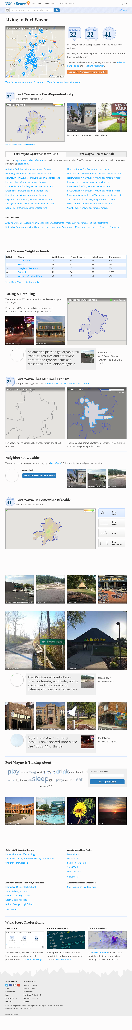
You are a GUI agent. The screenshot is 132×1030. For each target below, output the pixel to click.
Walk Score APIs (63, 959)
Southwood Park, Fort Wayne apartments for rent (91, 199)
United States (10, 144)
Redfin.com (22, 164)
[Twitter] (6, 985)
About (7, 988)
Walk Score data (100, 952)
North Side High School (16, 900)
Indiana (20, 144)
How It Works (10, 992)
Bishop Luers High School (17, 895)
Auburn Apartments (34, 223)
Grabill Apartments (38, 227)
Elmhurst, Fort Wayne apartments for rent (25, 182)
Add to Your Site (67, 4)
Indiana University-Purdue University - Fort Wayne (29, 858)
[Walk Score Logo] (17, 3)
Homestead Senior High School (20, 887)
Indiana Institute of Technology (20, 854)
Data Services (28, 992)
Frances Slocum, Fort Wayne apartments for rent (29, 186)
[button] (7, 10)
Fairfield (22, 272)
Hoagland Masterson (94, 66)
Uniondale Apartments (16, 227)
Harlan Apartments (54, 223)
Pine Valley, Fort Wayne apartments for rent (88, 182)
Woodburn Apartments (77, 223)
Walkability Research (30, 998)
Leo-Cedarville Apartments (108, 227)
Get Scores (36, 4)
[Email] (14, 985)
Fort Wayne (30, 144)
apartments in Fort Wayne (28, 160)
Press (7, 995)
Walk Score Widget (34, 959)
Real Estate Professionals (32, 995)
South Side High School (16, 891)
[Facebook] (10, 985)
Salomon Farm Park (76, 863)
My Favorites (50, 4)
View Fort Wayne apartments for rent (23, 82)
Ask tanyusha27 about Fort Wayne (39, 475)
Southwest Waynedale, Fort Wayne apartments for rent (94, 195)
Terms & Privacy (11, 998)
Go (57, 10)
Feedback (8, 1001)
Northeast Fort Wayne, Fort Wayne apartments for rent (94, 173)
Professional (29, 981)
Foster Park (72, 858)
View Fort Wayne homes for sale (63, 82)
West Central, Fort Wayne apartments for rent (89, 203)
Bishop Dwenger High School (19, 904)
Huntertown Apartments (61, 227)
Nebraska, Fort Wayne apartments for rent (26, 208)
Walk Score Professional (24, 922)
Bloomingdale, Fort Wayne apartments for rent (28, 173)
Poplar (76, 66)
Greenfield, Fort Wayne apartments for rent (26, 191)
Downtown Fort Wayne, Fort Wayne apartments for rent (32, 178)
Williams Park (24, 260)
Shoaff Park (72, 867)
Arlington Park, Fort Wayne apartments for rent (28, 169)
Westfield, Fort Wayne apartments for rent (87, 208)
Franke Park (73, 854)
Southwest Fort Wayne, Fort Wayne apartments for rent (94, 191)
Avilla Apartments (14, 223)
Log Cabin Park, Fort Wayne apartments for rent (28, 199)
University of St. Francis (16, 863)
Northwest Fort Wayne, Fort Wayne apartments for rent (94, 178)
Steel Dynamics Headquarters (81, 887)
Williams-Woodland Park (30, 276)
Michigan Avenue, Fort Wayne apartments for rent (29, 203)
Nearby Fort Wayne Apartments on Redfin (87, 72)
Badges (26, 1001)
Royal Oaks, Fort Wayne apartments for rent (88, 186)
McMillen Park (74, 871)
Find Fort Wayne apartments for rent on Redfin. (67, 383)
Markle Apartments (84, 227)
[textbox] (31, 10)
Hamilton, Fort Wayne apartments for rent (26, 195)
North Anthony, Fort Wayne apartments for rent (90, 169)
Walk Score (11, 981)
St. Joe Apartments (99, 223)
